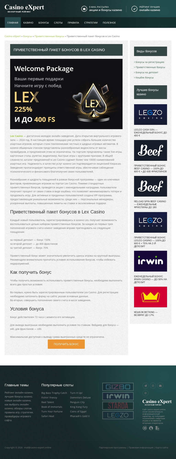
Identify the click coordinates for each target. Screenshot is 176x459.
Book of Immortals (51, 406)
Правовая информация (141, 447)
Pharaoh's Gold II (80, 416)
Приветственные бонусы (150, 67)
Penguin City (77, 402)
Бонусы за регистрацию (150, 62)
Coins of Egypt (78, 411)
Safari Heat (47, 416)
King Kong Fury (78, 406)
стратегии (27, 412)
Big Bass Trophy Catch (54, 393)
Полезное (109, 22)
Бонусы (43, 22)
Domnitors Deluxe (80, 397)
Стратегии (91, 22)
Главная (12, 22)
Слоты (58, 22)
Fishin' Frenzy (49, 397)
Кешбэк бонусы (145, 77)
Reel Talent (47, 402)
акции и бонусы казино (105, 10)
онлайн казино (149, 10)
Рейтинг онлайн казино (19, 392)
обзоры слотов (22, 408)
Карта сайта (162, 447)
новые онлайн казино (18, 400)
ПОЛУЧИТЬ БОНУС (66, 344)
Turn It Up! (76, 393)
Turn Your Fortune (52, 411)
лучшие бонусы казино (18, 396)
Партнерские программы (112, 447)
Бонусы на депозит (147, 72)
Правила (73, 22)
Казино (28, 22)
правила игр (12, 412)
